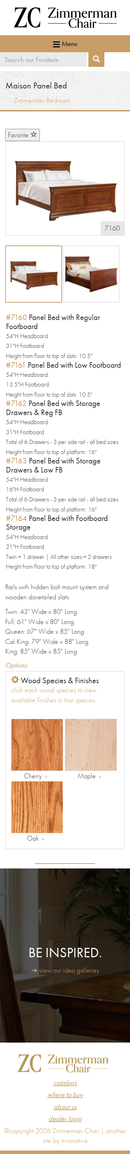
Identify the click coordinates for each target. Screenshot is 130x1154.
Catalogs (65, 1082)
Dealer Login (65, 1118)
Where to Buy (65, 1094)
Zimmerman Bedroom (42, 100)
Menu (68, 43)
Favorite (19, 134)
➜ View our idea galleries (65, 970)
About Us (65, 1106)
